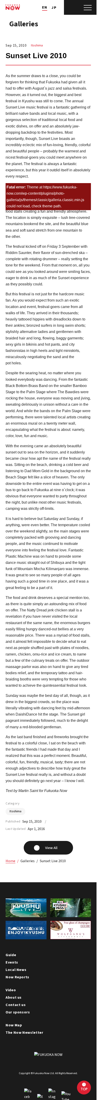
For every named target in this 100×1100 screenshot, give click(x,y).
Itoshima (37, 45)
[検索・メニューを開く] (80, 7)
